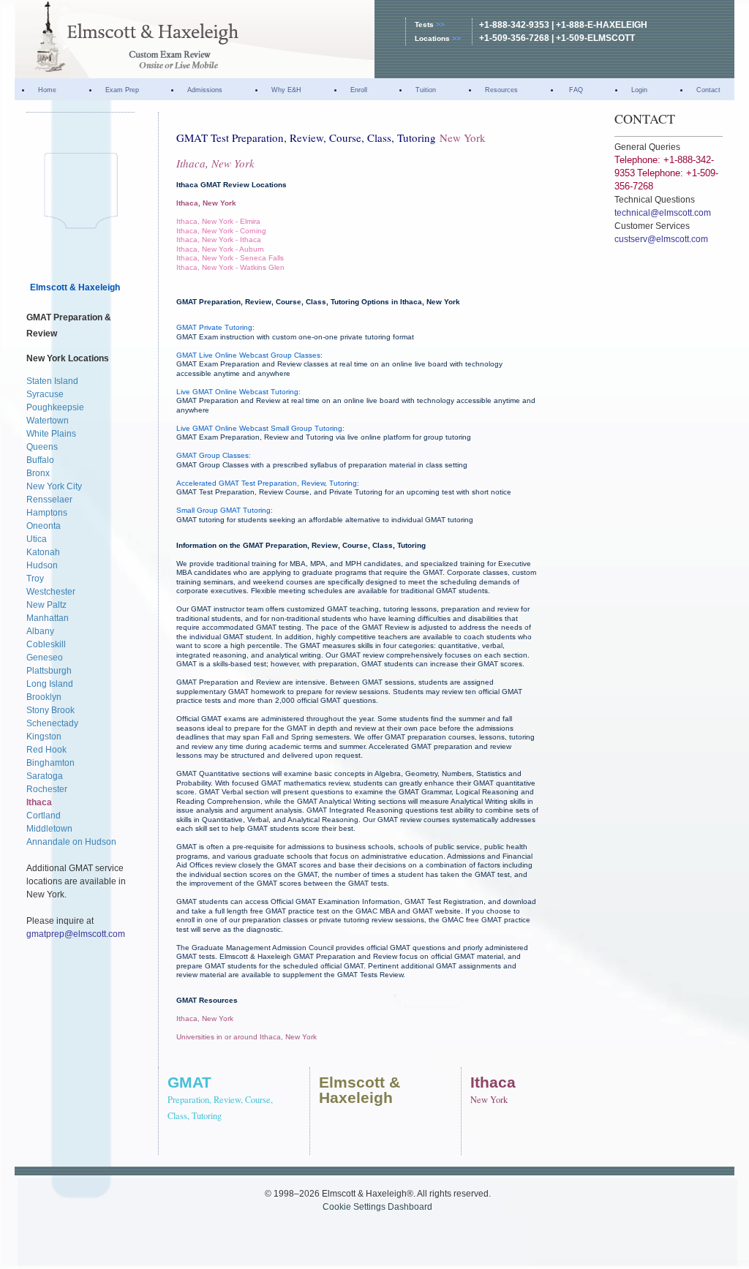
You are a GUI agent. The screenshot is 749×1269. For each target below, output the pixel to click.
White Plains (51, 434)
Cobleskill (46, 644)
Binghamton (50, 763)
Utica (36, 539)
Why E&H (286, 90)
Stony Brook (50, 710)
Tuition (425, 90)
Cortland (43, 815)
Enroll (358, 90)
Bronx (38, 473)
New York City (54, 486)
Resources (501, 90)
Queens (42, 447)
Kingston (43, 736)
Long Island (49, 684)
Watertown (47, 420)
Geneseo (44, 657)
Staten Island (52, 381)
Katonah (43, 552)
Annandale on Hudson (71, 842)
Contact (708, 90)
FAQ (575, 90)
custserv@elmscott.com (661, 239)
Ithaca (39, 802)
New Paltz (46, 605)
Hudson (42, 565)
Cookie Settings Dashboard (377, 1207)
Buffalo (40, 460)
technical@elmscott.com (662, 213)
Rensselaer (49, 499)
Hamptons (46, 513)
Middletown (49, 829)
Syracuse (45, 394)
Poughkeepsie (55, 407)
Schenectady (52, 723)
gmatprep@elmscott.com (75, 934)
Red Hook (46, 750)
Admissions (204, 90)
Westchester (50, 592)
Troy (35, 578)
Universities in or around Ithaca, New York (246, 1037)
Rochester (46, 789)
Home (47, 90)
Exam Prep (122, 90)
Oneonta (43, 526)
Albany (40, 631)
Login (639, 90)
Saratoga (44, 776)
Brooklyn (43, 697)
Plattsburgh (49, 671)
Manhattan (47, 618)
